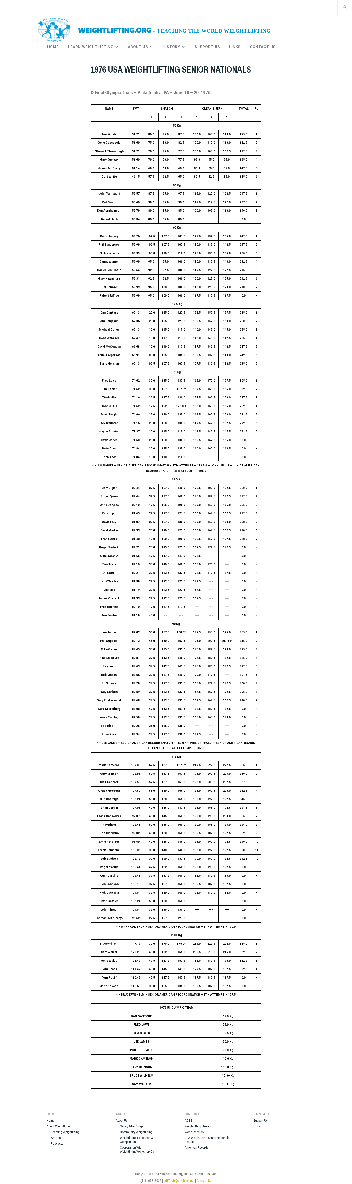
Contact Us (263, 47)
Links (235, 47)
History (171, 47)
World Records (194, 1132)
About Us (138, 47)
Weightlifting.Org (114, 31)
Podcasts (57, 1143)
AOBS (188, 1120)
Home (53, 47)
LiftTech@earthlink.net (179, 1180)
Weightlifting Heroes (198, 1126)
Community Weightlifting (136, 1132)
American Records (197, 1147)
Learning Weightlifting (65, 1132)
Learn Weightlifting (91, 47)
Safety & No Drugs (131, 1126)
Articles (56, 1137)
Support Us (207, 47)
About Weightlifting (59, 1126)
